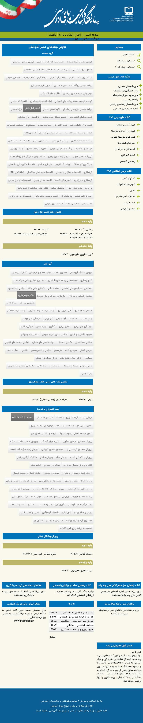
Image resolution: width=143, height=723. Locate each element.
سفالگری (88, 358)
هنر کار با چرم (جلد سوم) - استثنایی (76, 617)
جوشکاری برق (16, 148)
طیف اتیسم (129, 203)
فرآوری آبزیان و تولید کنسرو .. (51, 504)
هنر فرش (58, 350)
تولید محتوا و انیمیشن (40, 272)
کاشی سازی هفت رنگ (70, 358)
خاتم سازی (55, 366)
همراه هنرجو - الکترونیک (81, 234)
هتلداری (30, 504)
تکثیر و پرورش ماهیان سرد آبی (77, 465)
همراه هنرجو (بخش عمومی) (53, 399)
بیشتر (52, 637)
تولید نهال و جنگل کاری (50, 481)
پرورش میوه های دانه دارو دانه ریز (49, 489)
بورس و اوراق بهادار (83, 512)
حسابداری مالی (17, 504)
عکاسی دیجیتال (65, 342)
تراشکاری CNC (17, 172)
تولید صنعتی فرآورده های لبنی (26, 496)
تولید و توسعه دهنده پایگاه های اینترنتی (73, 101)
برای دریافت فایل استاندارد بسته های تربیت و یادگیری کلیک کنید (23, 593)
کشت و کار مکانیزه (44, 418)
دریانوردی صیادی (52, 465)
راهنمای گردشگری (50, 512)
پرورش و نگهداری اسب (81, 457)
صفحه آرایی (53, 288)
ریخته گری (42, 77)
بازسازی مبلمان (45, 164)
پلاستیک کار (66, 196)
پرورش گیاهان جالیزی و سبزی (78, 481)
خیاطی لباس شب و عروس (54, 334)
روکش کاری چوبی (59, 141)
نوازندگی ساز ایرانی (83, 326)
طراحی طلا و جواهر (30, 334)
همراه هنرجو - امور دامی (44, 554)
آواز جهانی (61, 318)
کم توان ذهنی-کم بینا (125, 196)
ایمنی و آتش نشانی (29, 512)
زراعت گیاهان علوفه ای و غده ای (77, 473)
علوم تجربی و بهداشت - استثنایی (77, 629)
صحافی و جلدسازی (83, 310)
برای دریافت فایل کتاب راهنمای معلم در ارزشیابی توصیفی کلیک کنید (75, 593)
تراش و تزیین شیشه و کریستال (77, 366)
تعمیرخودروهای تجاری (36, 148)
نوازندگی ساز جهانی (32, 318)
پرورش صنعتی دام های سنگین (77, 441)
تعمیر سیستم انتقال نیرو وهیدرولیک (75, 433)
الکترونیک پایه (86, 238)
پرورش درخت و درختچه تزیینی (21, 481)
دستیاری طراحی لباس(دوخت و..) (29, 280)
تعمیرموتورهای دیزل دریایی (50, 62)
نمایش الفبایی (128, 55)
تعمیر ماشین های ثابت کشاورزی (77, 426)
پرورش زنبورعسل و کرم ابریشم (24, 449)
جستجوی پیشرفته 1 (125, 61)
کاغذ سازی (73, 318)
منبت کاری (12, 303)
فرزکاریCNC (30, 133)
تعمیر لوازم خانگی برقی (81, 125)
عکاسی (24, 350)
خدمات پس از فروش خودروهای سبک (27, 156)
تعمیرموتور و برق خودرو (19, 180)
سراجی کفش (86, 350)
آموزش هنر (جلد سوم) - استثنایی (77, 621)
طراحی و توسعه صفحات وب (78, 133)
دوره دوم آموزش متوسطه (125, 95)
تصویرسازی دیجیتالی (41, 85)
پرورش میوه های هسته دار (56, 496)
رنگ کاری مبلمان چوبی (61, 148)
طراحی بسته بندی (16, 288)
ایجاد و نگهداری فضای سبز (43, 433)
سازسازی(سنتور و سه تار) (80, 296)
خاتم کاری (42, 366)
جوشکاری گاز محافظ (82, 164)
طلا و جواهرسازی (26, 295)
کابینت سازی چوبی (43, 180)
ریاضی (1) (88, 230)
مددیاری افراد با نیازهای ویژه (79, 520)
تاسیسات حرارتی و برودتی (68, 172)
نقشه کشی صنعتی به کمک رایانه (32, 188)
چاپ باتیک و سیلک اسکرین (41, 310)
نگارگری (52, 326)
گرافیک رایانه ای (19, 272)
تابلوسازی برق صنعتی (28, 117)
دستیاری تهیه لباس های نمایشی (77, 288)
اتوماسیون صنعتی (51, 109)
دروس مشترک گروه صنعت (79, 62)
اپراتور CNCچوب (62, 164)
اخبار (78, 34)
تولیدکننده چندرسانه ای (41, 101)
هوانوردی (38, 520)
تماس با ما (65, 34)
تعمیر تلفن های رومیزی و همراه (52, 125)
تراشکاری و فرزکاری (83, 180)
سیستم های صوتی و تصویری (21, 125)
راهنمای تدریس (130, 100)
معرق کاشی (86, 374)
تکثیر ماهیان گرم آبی (50, 441)
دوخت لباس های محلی (43, 342)
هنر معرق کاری (64, 310)
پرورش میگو (61, 457)
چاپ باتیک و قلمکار (16, 310)
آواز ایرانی (48, 318)
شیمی (90, 399)
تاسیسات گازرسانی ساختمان (21, 164)
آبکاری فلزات (28, 77)
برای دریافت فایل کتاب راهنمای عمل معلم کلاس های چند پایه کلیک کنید (121, 593)
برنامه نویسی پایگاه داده (80, 85)
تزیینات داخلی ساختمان (58, 69)
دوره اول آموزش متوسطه (125, 91)
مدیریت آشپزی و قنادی (81, 334)
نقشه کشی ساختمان (34, 69)
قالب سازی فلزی (74, 188)
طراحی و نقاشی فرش (41, 350)
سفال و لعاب (12, 350)
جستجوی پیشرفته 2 (125, 67)
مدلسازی (12, 141)
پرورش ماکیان (46, 457)
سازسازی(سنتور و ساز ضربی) (21, 366)
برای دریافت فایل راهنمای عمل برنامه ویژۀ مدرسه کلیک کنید (119, 612)
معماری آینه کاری (58, 77)
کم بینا (132, 190)
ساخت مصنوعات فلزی (81, 141)
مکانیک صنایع (57, 188)
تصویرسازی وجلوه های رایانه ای (62, 280)
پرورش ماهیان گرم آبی (52, 449)
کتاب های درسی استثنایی (125, 109)
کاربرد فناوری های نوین (81, 254)
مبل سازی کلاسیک (83, 148)
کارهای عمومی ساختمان (23, 62)
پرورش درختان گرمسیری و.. (79, 449)
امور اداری (66, 512)
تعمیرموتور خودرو (63, 180)
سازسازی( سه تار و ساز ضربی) (51, 296)
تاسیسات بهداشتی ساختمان (40, 172)
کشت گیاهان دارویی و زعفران (27, 473)
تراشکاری (88, 172)
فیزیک (45, 230)
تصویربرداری (86, 280)
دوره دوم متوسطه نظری (123, 137)
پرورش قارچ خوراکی (20, 489)
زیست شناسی (86, 554)
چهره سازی (41, 326)
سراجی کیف (71, 350)
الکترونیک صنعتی (19, 101)
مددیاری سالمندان (54, 520)
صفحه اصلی (91, 34)
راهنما (52, 34)
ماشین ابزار (87, 204)
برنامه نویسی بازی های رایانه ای (77, 109)
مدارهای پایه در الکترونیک (35, 234)
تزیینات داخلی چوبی (82, 156)
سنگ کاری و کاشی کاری (80, 77)
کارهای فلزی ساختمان (82, 69)
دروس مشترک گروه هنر (81, 272)
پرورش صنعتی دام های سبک (24, 441)
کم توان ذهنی (128, 178)
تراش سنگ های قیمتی (46, 358)
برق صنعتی (16, 109)
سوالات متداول (90, 38)
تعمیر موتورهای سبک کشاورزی (44, 426)
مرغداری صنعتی (51, 473)
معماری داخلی (60, 272)
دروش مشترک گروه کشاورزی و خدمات (74, 418)
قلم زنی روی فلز (27, 303)
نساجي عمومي (13, 77)
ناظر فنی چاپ (72, 204)
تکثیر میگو (36, 465)
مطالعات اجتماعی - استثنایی (79, 625)
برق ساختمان (60, 85)
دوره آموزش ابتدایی (128, 86)
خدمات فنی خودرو (83, 196)
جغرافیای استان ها (126, 143)
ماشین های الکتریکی (50, 93)
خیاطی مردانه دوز (84, 342)
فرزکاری (88, 188)
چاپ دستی (86, 318)
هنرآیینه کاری (27, 326)
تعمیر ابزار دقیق (32, 108)
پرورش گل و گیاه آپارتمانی (79, 489)
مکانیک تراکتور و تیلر (27, 457)
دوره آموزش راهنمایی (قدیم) (124, 104)
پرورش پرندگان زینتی (21, 417)
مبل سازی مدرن (40, 141)
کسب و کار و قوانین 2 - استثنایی (77, 613)
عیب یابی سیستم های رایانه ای (77, 93)
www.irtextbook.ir (24, 621)
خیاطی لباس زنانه (36, 288)
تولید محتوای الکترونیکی (80, 117)
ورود (75, 38)
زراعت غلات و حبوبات (82, 496)
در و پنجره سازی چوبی (59, 156)
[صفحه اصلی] (121, 13)
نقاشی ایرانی (65, 326)
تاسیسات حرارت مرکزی (20, 196)
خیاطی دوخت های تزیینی (17, 342)
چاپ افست (25, 141)
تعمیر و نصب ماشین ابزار (46, 196)
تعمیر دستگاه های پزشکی (54, 117)
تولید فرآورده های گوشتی (80, 504)
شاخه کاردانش (128, 155)
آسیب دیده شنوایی (126, 184)
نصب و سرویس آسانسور (50, 133)
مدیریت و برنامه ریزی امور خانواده (76, 528)
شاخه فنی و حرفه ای (125, 149)
